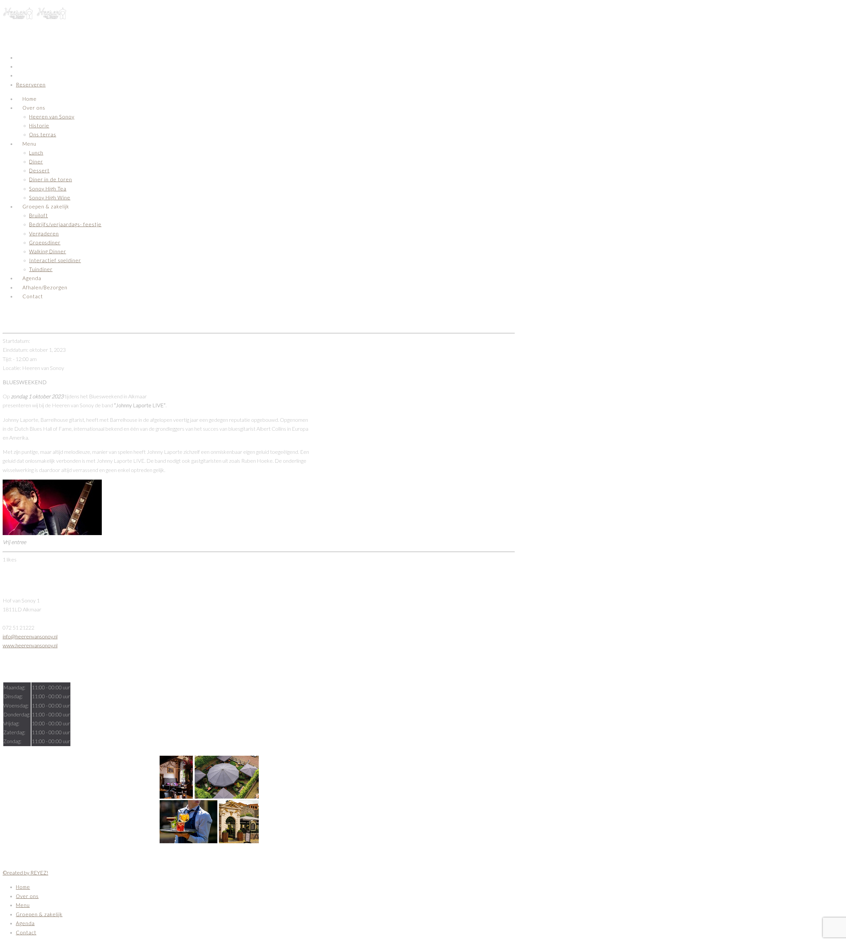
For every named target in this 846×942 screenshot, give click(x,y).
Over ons (33, 108)
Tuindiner (41, 269)
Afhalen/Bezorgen (44, 287)
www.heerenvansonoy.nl (30, 645)
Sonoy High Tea (47, 189)
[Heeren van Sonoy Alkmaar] (35, 17)
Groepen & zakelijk (45, 206)
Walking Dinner (47, 251)
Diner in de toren (50, 179)
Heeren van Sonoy (51, 117)
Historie (39, 125)
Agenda (31, 278)
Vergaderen (44, 233)
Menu (29, 144)
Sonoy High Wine (49, 197)
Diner (36, 161)
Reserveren (31, 85)
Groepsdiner (44, 242)
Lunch (36, 153)
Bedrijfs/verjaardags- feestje (65, 224)
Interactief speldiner (55, 260)
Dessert (39, 170)
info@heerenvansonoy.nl (30, 636)
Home (29, 99)
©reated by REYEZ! (25, 872)
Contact (32, 296)
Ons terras (42, 134)
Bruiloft (38, 215)
